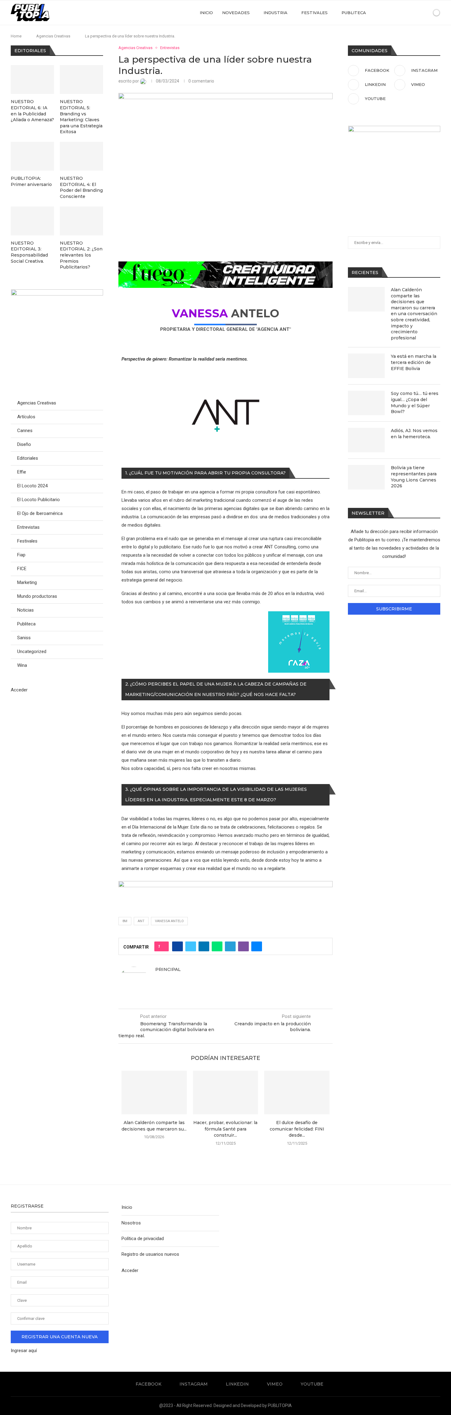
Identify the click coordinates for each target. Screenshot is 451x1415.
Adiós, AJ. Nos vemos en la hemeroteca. (414, 433)
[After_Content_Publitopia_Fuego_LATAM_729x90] (225, 265)
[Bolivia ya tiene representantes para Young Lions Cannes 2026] (366, 477)
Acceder (19, 690)
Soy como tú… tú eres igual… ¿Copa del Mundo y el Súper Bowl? (414, 402)
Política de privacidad (142, 1238)
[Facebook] (390, 12)
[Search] (426, 12)
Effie (21, 472)
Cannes (25, 430)
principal (168, 969)
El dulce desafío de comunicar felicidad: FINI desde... (297, 1129)
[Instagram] (397, 12)
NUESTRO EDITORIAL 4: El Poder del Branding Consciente (81, 187)
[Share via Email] (256, 946)
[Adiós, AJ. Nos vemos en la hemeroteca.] (366, 440)
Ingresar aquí (24, 1350)
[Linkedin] (403, 12)
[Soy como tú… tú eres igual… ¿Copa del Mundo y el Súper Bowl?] (366, 403)
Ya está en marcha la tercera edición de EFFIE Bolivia (413, 362)
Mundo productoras (37, 596)
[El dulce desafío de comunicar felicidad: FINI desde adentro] (297, 1092)
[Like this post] (163, 946)
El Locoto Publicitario (38, 499)
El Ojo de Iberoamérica (40, 513)
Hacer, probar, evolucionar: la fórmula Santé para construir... (225, 1129)
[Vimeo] (410, 12)
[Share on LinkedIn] (204, 946)
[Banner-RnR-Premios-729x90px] (225, 885)
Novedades (236, 12)
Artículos (26, 416)
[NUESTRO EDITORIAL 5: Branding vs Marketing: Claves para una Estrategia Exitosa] (81, 79)
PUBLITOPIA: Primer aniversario (31, 181)
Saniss (24, 637)
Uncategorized (31, 651)
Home (16, 36)
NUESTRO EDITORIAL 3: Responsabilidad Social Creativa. (29, 252)
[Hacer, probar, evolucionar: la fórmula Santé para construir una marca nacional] (225, 1092)
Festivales (314, 12)
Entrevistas (28, 527)
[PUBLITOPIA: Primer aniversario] (32, 156)
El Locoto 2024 (32, 486)
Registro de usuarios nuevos (150, 1254)
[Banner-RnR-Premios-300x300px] (394, 128)
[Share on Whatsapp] (217, 946)
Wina (22, 665)
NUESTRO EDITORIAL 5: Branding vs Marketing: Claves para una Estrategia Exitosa (81, 116)
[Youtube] (416, 12)
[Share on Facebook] (177, 946)
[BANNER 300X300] (57, 292)
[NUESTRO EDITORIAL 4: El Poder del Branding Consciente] (81, 156)
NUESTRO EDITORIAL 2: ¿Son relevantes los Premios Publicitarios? (81, 255)
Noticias (25, 610)
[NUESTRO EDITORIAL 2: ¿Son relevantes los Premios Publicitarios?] (81, 221)
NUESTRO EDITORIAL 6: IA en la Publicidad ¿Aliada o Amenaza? (32, 110)
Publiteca (353, 12)
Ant (141, 921)
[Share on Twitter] (190, 946)
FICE (21, 568)
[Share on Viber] (243, 946)
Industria (275, 12)
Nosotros (131, 1223)
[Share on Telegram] (230, 946)
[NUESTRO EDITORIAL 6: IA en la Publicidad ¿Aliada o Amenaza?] (32, 79)
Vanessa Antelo (169, 921)
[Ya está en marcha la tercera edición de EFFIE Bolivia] (366, 366)
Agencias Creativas (53, 36)
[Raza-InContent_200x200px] (299, 615)
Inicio (206, 12)
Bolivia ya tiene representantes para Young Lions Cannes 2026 (414, 477)
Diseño (24, 444)
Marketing (27, 582)
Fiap (21, 555)
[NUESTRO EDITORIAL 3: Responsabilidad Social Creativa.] (32, 221)
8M (124, 921)
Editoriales (27, 458)
